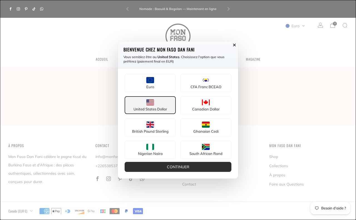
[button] (150, 83)
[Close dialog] (234, 45)
